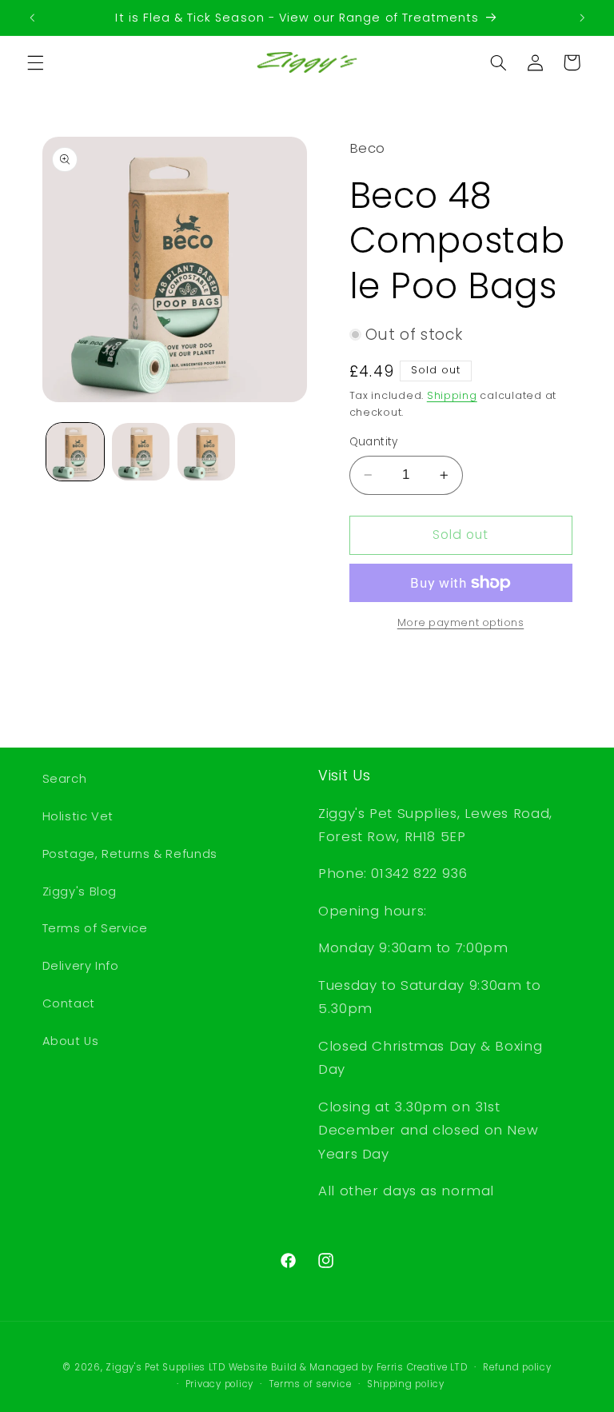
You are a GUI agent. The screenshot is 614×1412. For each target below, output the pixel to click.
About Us (70, 1041)
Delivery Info (80, 966)
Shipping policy (406, 1384)
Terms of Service (95, 928)
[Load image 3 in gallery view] (206, 452)
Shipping (452, 395)
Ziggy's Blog (80, 891)
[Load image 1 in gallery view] (75, 452)
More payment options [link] (460, 622)
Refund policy (517, 1367)
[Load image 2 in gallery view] (140, 452)
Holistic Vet (78, 816)
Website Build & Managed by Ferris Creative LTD (348, 1367)
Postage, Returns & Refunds (129, 854)
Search (64, 779)
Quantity (373, 441)
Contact (68, 1003)
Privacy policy (219, 1384)
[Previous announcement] (32, 17)
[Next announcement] (582, 17)
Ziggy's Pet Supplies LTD (165, 1367)
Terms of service (310, 1384)
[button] (35, 62)
